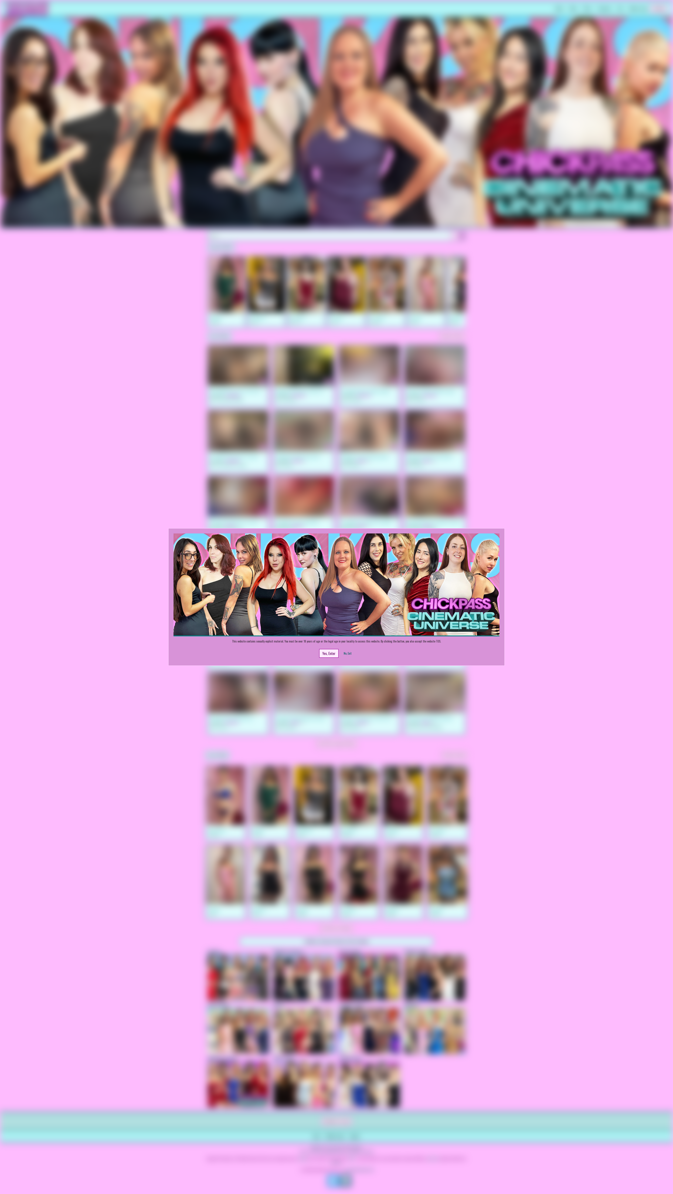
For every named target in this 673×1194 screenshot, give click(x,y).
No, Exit (348, 653)
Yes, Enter (328, 653)
